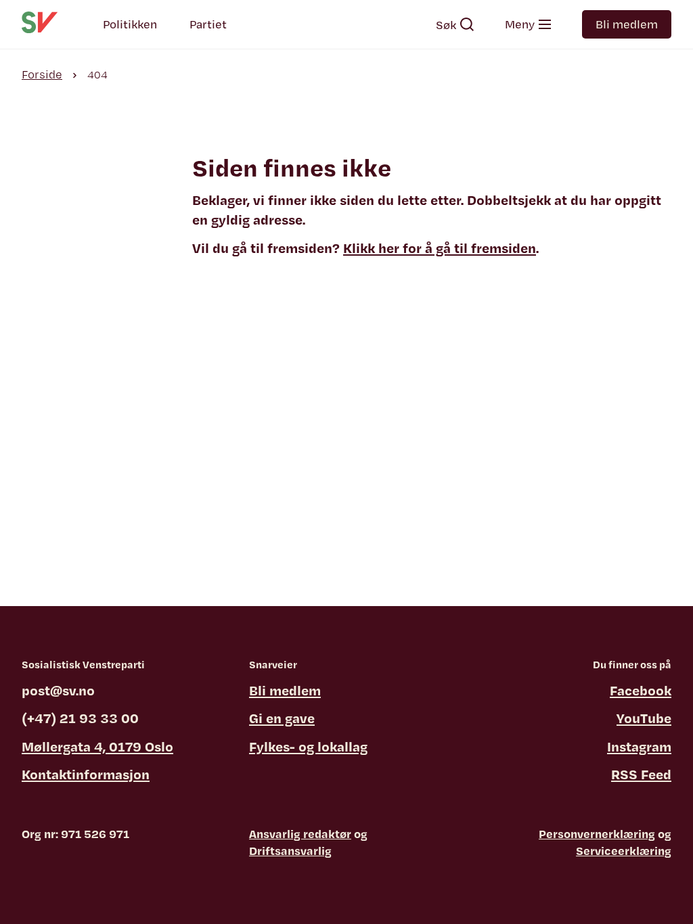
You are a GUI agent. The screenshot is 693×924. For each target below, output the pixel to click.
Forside (42, 74)
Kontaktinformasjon (86, 774)
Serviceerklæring (623, 850)
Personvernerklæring (597, 833)
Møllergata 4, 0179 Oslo (97, 746)
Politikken (130, 24)
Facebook (640, 690)
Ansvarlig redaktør (300, 833)
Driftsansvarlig (290, 850)
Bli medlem (627, 24)
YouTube (644, 718)
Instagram (639, 746)
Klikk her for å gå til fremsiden (439, 248)
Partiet (208, 24)
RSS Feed (641, 774)
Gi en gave (282, 718)
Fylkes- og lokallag (308, 746)
